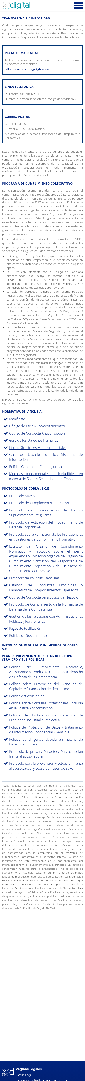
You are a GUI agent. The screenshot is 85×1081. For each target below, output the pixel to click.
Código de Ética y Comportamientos (37, 426)
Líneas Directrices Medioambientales (37, 447)
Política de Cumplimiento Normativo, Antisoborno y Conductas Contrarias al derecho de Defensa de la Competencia (46, 672)
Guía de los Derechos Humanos (33, 440)
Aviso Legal (24, 1075)
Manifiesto (17, 419)
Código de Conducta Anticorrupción (37, 433)
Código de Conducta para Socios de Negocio (43, 597)
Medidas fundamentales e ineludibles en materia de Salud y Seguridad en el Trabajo (46, 476)
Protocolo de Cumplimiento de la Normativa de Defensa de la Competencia (46, 606)
